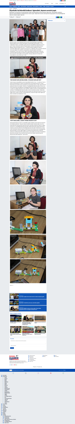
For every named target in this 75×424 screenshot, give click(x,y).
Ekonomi (6, 385)
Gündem (6, 387)
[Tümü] (64, 20)
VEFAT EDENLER (23, 6)
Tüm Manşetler (32, 359)
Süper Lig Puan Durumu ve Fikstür (10, 419)
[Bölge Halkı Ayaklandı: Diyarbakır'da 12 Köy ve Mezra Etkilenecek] (28, 329)
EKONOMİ (48, 6)
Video (52, 3)
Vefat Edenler (6, 401)
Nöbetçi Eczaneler (32, 355)
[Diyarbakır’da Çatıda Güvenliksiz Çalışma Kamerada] (40, 329)
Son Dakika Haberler (8, 396)
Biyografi (4, 410)
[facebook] (13, 373)
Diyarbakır (15, 8)
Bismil (5, 379)
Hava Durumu (31, 356)
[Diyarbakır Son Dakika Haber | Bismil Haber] (12, 3)
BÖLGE (10, 6)
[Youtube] (15, 365)
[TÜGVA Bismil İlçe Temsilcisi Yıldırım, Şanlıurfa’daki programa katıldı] (16, 329)
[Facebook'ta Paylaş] (56, 17)
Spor (5, 397)
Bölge (5, 380)
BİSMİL (19, 6)
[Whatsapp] (16, 365)
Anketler (4, 411)
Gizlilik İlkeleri (45, 355)
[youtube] (51, 373)
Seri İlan (4, 408)
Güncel (5, 386)
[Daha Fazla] (61, 17)
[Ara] (65, 3)
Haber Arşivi (31, 361)
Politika (5, 390)
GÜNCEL (40, 6)
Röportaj (4, 409)
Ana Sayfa (4, 375)
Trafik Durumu (31, 357)
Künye (56, 355)
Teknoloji (6, 399)
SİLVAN (5, 395)
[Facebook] (10, 365)
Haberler (10, 8)
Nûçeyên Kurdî (7, 388)
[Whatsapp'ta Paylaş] (59, 17)
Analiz (5, 377)
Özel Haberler (7, 389)
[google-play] (39, 366)
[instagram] (38, 373)
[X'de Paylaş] (58, 17)
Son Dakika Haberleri (32, 360)
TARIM (44, 6)
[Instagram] (13, 365)
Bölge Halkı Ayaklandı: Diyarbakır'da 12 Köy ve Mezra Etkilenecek (27, 334)
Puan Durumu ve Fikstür (33, 358)
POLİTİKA (52, 6)
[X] (11, 365)
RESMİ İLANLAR (29, 6)
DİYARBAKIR (15, 6)
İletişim (44, 356)
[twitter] (25, 373)
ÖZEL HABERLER (36, 6)
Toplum (5, 400)
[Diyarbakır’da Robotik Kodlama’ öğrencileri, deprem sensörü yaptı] (28, 30)
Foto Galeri (47, 3)
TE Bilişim (64, 370)
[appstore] (35, 366)
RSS (11, 370)
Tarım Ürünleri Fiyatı (8, 398)
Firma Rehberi (62, 3)
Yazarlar (56, 3)
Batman (5, 378)
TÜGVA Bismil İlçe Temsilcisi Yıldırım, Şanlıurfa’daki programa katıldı (15, 334)
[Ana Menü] (65, 6)
